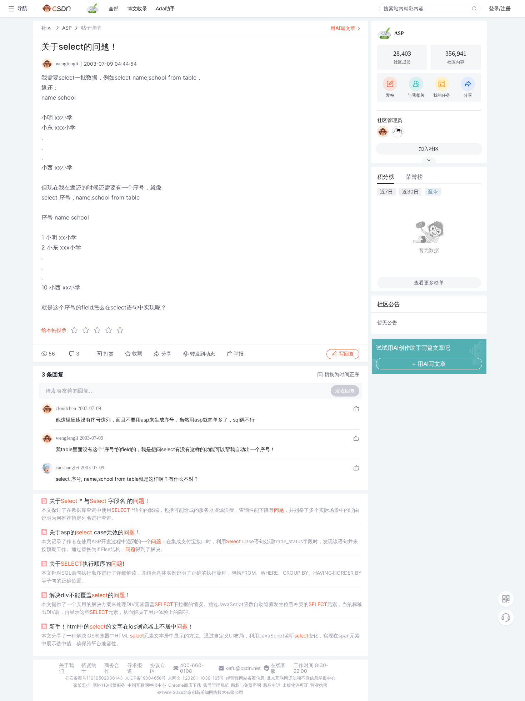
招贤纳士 (88, 668)
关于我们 (66, 668)
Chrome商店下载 (184, 685)
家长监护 (81, 685)
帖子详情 (91, 28)
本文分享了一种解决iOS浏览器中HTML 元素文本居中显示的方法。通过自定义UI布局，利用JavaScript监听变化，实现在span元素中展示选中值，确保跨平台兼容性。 (200, 639)
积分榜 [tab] (385, 176)
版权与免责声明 (246, 685)
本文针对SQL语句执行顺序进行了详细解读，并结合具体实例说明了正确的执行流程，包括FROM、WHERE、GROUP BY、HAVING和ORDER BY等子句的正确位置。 (201, 577)
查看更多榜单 (429, 282)
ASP (67, 28)
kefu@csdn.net (243, 668)
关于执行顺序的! (86, 563)
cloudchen (66, 408)
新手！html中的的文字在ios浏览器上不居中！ (121, 626)
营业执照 (319, 685)
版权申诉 (271, 685)
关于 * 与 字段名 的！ (99, 500)
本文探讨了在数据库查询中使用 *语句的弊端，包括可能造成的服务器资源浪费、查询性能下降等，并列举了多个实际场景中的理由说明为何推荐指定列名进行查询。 (200, 514)
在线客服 (278, 668)
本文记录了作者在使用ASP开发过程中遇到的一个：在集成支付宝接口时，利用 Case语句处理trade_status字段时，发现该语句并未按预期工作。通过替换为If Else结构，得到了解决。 (199, 545)
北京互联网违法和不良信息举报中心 (301, 678)
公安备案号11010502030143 (94, 678)
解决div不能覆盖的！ (90, 595)
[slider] (99, 330)
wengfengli (67, 438)
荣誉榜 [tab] (414, 176)
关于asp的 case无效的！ (95, 532)
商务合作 (111, 668)
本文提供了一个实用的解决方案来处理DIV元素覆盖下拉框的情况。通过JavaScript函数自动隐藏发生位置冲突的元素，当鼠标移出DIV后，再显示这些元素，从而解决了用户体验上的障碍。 (201, 608)
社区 (47, 28)
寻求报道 (134, 668)
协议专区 (157, 668)
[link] (47, 28)
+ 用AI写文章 (429, 363)
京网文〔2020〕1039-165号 (196, 678)
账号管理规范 (216, 685)
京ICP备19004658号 (145, 678)
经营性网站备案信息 (245, 678)
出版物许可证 (295, 685)
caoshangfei (67, 467)
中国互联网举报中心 (147, 685)
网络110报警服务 (108, 685)
